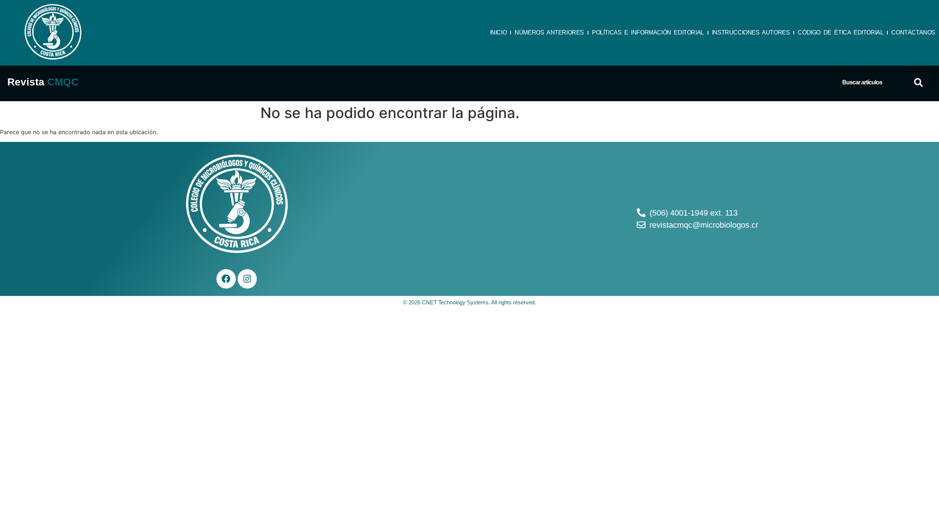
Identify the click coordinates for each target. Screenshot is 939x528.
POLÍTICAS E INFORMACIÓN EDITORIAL (648, 32)
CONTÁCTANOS (913, 32)
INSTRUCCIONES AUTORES (751, 32)
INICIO (498, 32)
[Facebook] (226, 279)
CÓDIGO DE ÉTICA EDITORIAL (840, 32)
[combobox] (873, 82)
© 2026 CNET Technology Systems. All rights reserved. (469, 302)
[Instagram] (247, 279)
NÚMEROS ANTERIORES (549, 32)
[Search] (918, 82)
